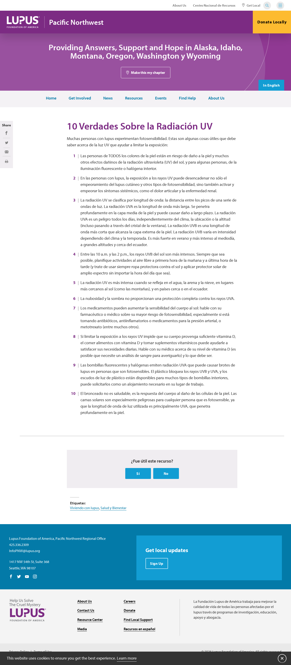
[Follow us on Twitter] (19, 577)
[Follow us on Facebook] (11, 577)
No (166, 473)
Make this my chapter (148, 72)
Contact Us (85, 610)
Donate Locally (271, 22)
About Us (179, 5)
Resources (134, 98)
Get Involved (80, 98)
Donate (129, 610)
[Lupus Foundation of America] (23, 22)
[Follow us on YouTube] (27, 577)
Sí (138, 473)
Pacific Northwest (76, 22)
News (108, 98)
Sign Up (156, 563)
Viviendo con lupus (84, 508)
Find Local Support (138, 619)
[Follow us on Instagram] (35, 577)
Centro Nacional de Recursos (214, 5)
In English (271, 85)
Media (82, 629)
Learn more (127, 658)
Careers (129, 601)
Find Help (187, 98)
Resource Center (90, 619)
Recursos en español (139, 629)
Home (51, 98)
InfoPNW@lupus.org (24, 550)
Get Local (253, 5)
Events (161, 98)
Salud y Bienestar (113, 508)
